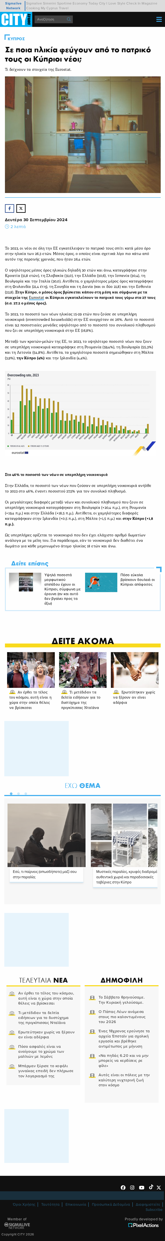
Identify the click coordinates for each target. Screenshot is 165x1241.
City (102, 3)
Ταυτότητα (50, 1204)
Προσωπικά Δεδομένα (111, 1204)
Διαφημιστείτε (148, 1204)
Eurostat (36, 298)
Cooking (33, 8)
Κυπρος (16, 39)
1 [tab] (10, 793)
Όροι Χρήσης (24, 1204)
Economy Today (85, 3)
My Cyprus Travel (55, 8)
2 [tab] (17, 793)
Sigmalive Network (13, 5)
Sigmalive (34, 3)
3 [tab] (25, 793)
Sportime (64, 3)
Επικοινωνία (76, 1204)
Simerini (49, 3)
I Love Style (115, 3)
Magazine (149, 3)
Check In (133, 3)
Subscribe (154, 1209)
